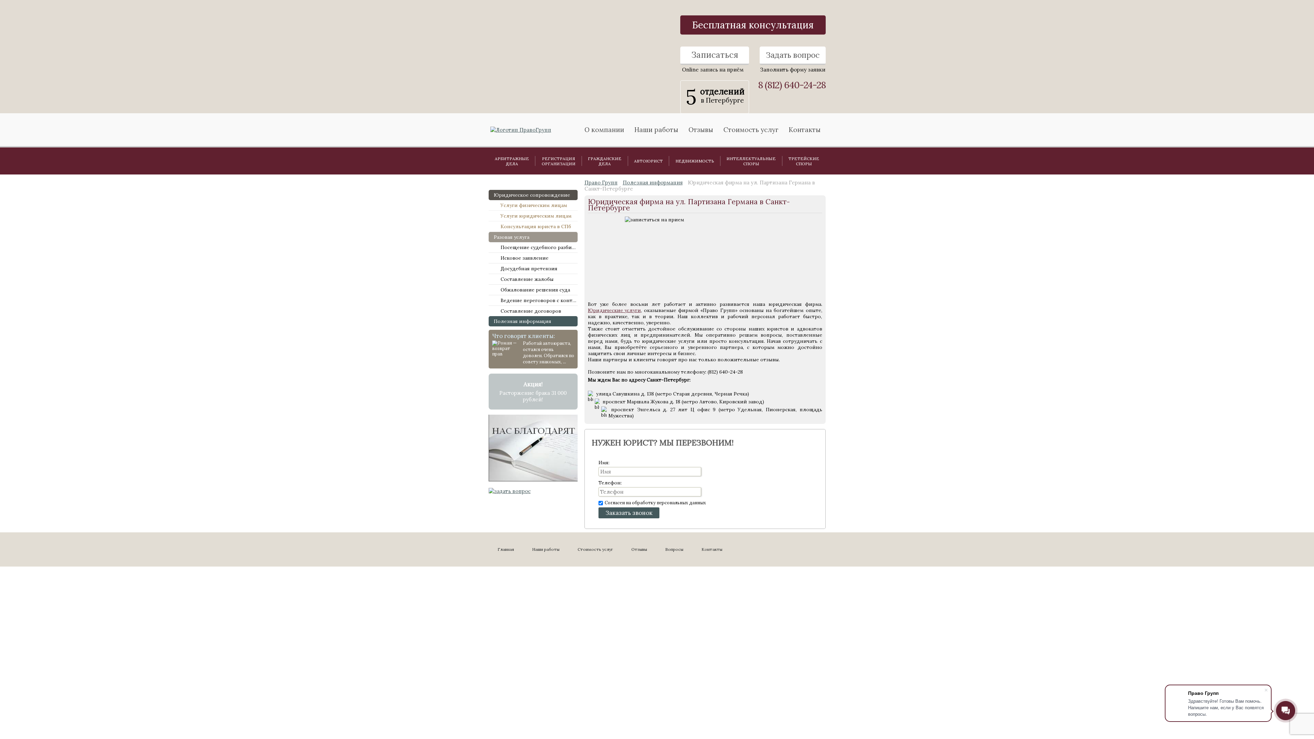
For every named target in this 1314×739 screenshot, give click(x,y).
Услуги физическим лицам (534, 205)
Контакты (805, 130)
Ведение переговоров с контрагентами (539, 300)
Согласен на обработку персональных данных (655, 503)
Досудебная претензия (529, 268)
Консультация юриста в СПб (536, 226)
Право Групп (601, 182)
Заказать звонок (629, 513)
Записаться (714, 55)
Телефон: (610, 483)
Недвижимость (694, 161)
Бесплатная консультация (753, 25)
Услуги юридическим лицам (536, 216)
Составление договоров (531, 311)
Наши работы (545, 549)
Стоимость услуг (750, 130)
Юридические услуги (614, 310)
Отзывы (700, 130)
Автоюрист (648, 161)
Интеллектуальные (751, 161)
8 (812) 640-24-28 (792, 85)
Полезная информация (522, 321)
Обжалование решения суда (535, 290)
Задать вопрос (793, 55)
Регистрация (559, 161)
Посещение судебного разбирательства (539, 247)
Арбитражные (512, 161)
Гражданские (604, 161)
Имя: (603, 462)
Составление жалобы (527, 279)
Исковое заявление (525, 258)
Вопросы (674, 549)
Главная (506, 549)
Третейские (803, 161)
